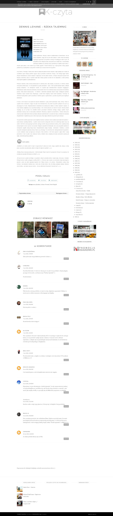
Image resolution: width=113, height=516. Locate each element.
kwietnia (78, 207)
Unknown (26, 431)
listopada (78, 177)
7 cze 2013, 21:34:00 (28, 353)
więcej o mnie (76, 53)
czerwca (78, 188)
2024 (76, 147)
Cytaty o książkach (70, 1)
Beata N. (26, 413)
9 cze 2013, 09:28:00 (28, 415)
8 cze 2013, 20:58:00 (28, 383)
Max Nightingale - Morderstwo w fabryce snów (88, 92)
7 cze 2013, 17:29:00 (28, 253)
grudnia (78, 174)
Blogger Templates (42, 514)
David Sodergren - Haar (86, 83)
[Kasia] (30, 201)
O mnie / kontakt (34, 1)
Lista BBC (54, 1)
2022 (76, 151)
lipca (77, 186)
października (79, 179)
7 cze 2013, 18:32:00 (28, 288)
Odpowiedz (66, 258)
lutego (78, 212)
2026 (76, 142)
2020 (76, 156)
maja (77, 205)
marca (78, 210)
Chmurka (26, 265)
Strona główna (21, 1)
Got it (94, 4)
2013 (76, 172)
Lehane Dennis (45, 184)
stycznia (78, 214)
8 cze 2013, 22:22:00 (28, 401)
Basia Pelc (27, 316)
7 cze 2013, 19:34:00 (28, 304)
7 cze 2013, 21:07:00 (28, 318)
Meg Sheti (26, 351)
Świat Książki (53, 184)
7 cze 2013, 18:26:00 (28, 268)
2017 (76, 163)
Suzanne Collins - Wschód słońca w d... (24, 235)
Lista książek (45, 1)
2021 (76, 154)
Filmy (60, 1)
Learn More (86, 4)
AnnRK (25, 286)
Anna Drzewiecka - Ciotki (83, 190)
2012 (76, 217)
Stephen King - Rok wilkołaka (84, 197)
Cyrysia (25, 381)
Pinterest (54, 180)
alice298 (26, 330)
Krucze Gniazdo (29, 367)
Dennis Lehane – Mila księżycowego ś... (59, 235)
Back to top (91, 514)
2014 (76, 170)
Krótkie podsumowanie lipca (88, 108)
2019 (76, 158)
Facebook (32, 180)
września (78, 181)
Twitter (43, 180)
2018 (76, 161)
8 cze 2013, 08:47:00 (28, 369)
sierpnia (78, 184)
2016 (76, 165)
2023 (76, 149)
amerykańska (36, 184)
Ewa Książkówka (29, 251)
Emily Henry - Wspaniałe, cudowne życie (87, 100)
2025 (76, 145)
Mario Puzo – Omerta (29, 487)
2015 (76, 168)
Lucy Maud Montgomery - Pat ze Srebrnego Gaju (88, 76)
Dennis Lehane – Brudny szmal (41, 235)
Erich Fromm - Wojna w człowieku (85, 200)
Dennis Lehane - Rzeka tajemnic (85, 203)
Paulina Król (28, 302)
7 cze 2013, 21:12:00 (28, 333)
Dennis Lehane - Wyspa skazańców (85, 194)
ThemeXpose (29, 514)
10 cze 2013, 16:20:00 (28, 434)
